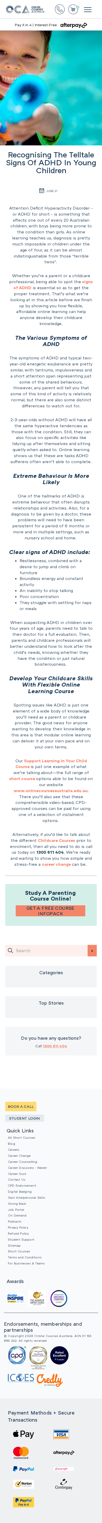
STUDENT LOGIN (24, 1118)
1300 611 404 (55, 1046)
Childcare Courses (56, 840)
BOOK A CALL (21, 1106)
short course (22, 778)
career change (57, 864)
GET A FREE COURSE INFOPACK (50, 910)
